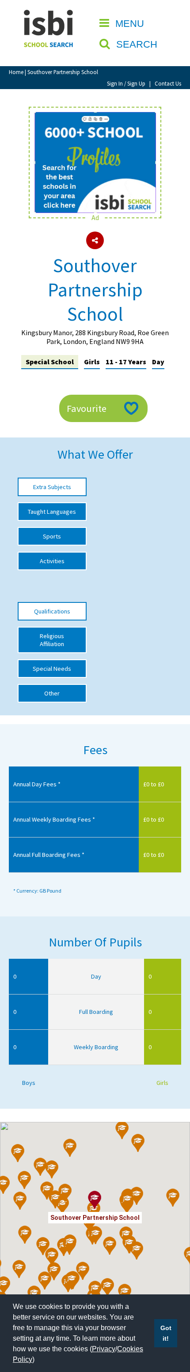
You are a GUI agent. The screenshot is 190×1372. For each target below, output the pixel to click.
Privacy (103, 1349)
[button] (52, 1169)
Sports (52, 536)
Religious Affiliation (52, 640)
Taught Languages (52, 512)
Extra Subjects (52, 487)
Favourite (86, 408)
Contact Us (168, 83)
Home (16, 71)
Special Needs (52, 669)
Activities (52, 561)
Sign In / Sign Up (126, 83)
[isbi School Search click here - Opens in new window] (95, 116)
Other (52, 693)
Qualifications (52, 611)
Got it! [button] (165, 1333)
